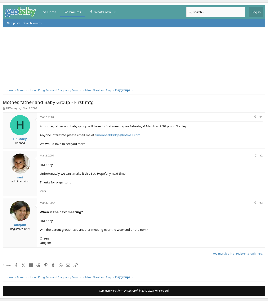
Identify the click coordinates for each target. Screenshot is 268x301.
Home (51, 12)
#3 (261, 203)
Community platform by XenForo (134, 290)
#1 (261, 117)
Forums (75, 12)
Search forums (32, 23)
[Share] (255, 116)
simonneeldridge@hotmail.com (117, 135)
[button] (115, 12)
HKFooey (12, 108)
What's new (102, 12)
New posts (13, 23)
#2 (261, 155)
